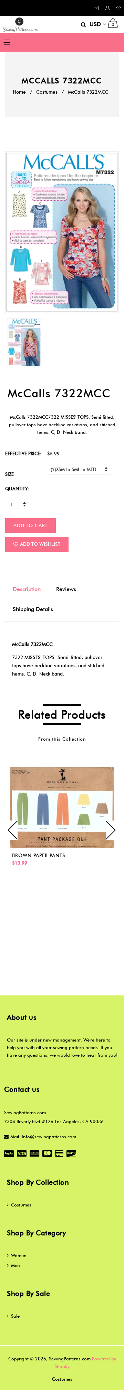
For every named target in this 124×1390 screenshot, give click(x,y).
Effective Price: (23, 453)
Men (15, 1265)
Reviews (66, 589)
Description (27, 589)
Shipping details (33, 609)
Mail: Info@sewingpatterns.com (43, 1136)
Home (19, 92)
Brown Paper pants (38, 855)
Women (19, 1255)
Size (9, 474)
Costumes (47, 92)
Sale (15, 1316)
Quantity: (17, 488)
